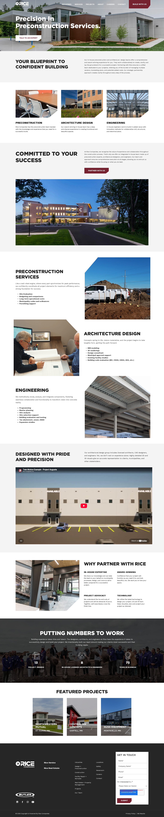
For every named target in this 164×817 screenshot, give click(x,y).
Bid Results (141, 813)
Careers (99, 774)
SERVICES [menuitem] (79, 4)
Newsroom (100, 770)
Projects (78, 789)
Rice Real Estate (51, 768)
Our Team (78, 793)
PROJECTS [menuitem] (90, 4)
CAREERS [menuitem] (110, 4)
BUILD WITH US (140, 4)
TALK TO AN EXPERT (28, 38)
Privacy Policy (130, 813)
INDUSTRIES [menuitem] (66, 4)
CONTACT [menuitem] (122, 4)
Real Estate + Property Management (83, 784)
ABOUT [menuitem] (100, 4)
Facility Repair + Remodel (80, 777)
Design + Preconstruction (81, 767)
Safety (98, 766)
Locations (99, 762)
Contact (99, 778)
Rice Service (50, 763)
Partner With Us (96, 171)
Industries (78, 762)
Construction (79, 772)
